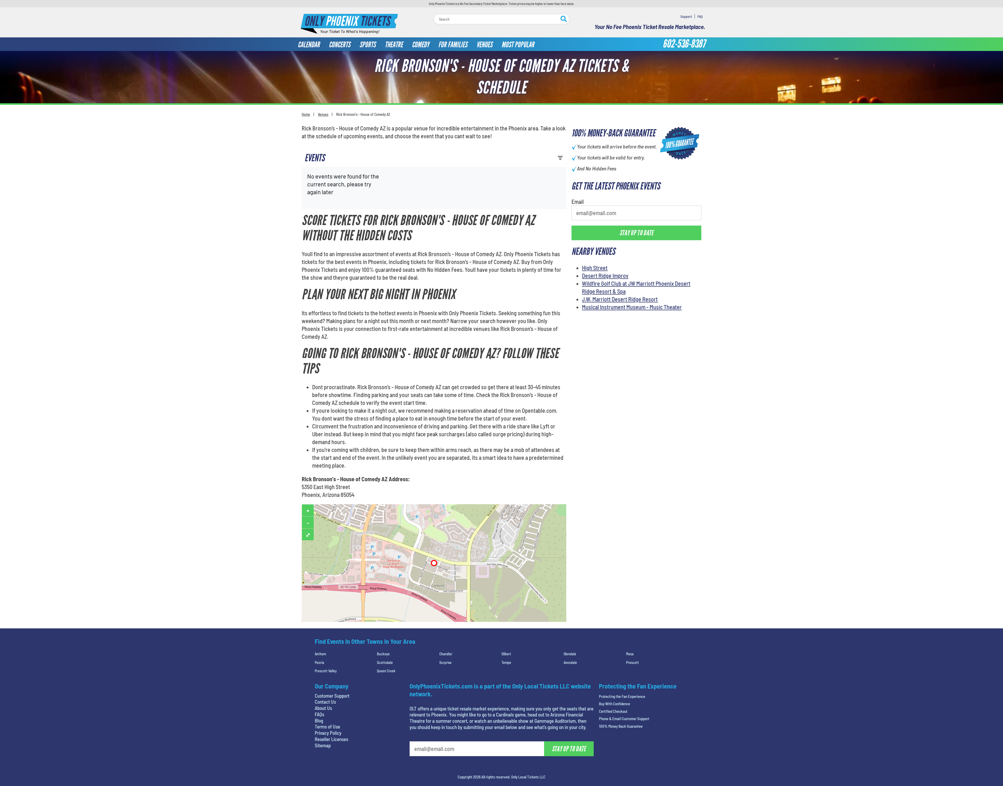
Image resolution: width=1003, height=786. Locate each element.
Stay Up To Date (541, 126)
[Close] (575, 55)
